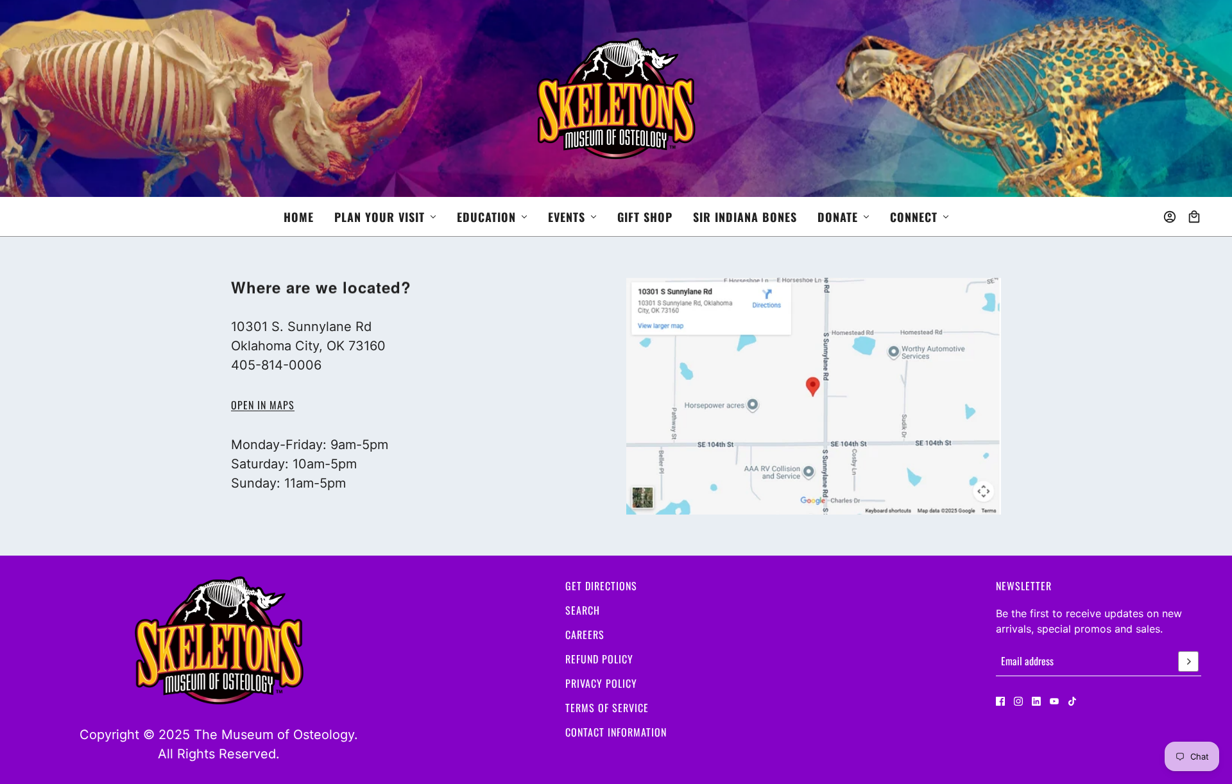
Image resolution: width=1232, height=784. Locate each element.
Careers (584, 634)
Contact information (616, 732)
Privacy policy (601, 683)
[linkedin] (1036, 701)
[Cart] (1194, 217)
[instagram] (1018, 701)
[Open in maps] (813, 396)
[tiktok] (1072, 701)
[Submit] (1188, 661)
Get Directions (601, 585)
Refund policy (599, 659)
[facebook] (1000, 701)
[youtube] (1054, 701)
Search (582, 610)
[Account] (1170, 217)
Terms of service (607, 707)
